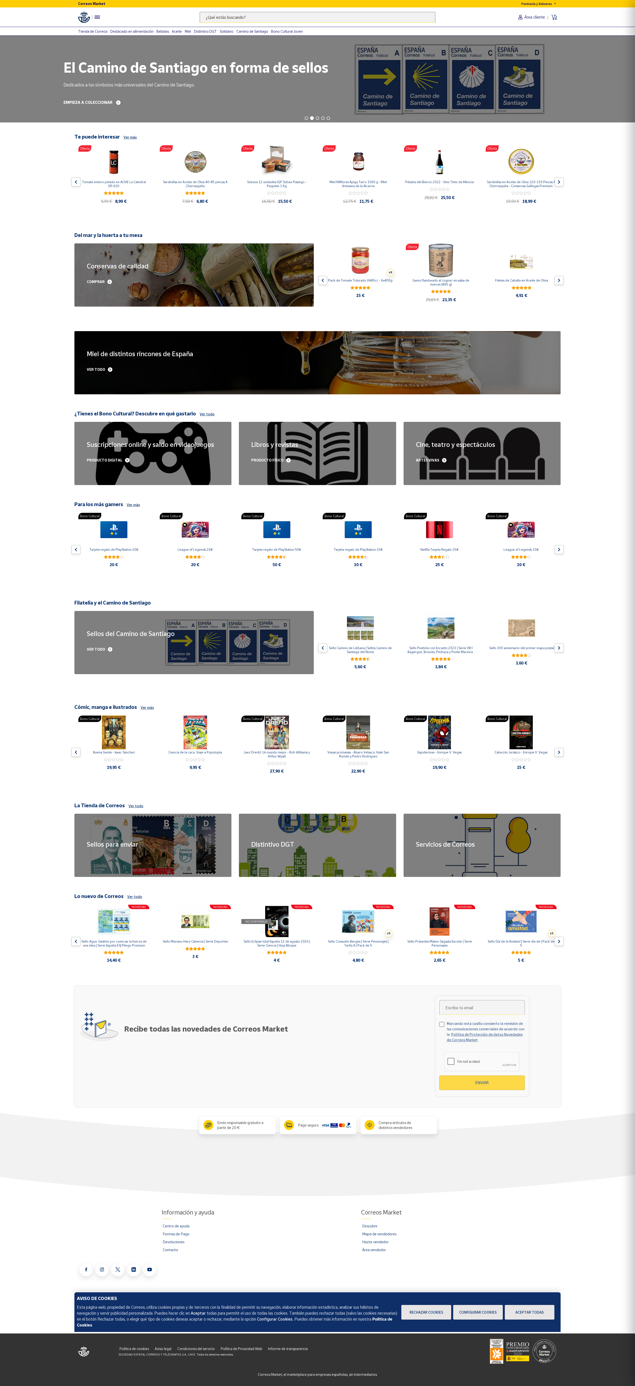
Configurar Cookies (478, 1312)
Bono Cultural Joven (287, 31)
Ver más (130, 137)
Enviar (482, 1082)
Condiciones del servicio (196, 1349)
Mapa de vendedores (379, 1234)
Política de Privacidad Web (241, 1349)
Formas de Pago (176, 1234)
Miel (188, 31)
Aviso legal (163, 1349)
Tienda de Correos (92, 31)
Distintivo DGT (205, 31)
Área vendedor (374, 1249)
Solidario (226, 31)
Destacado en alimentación (132, 31)
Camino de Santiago (252, 31)
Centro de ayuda (176, 1226)
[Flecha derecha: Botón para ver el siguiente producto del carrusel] (559, 181)
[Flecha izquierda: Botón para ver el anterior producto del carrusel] (75, 181)
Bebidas (163, 31)
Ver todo (207, 414)
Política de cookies (134, 1349)
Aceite (177, 31)
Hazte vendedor (375, 1242)
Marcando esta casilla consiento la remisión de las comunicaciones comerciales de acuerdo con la (485, 1031)
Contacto (170, 1249)
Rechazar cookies (426, 1312)
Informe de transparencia (288, 1349)
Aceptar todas (529, 1312)
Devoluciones (173, 1242)
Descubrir (370, 1226)
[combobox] (317, 17)
